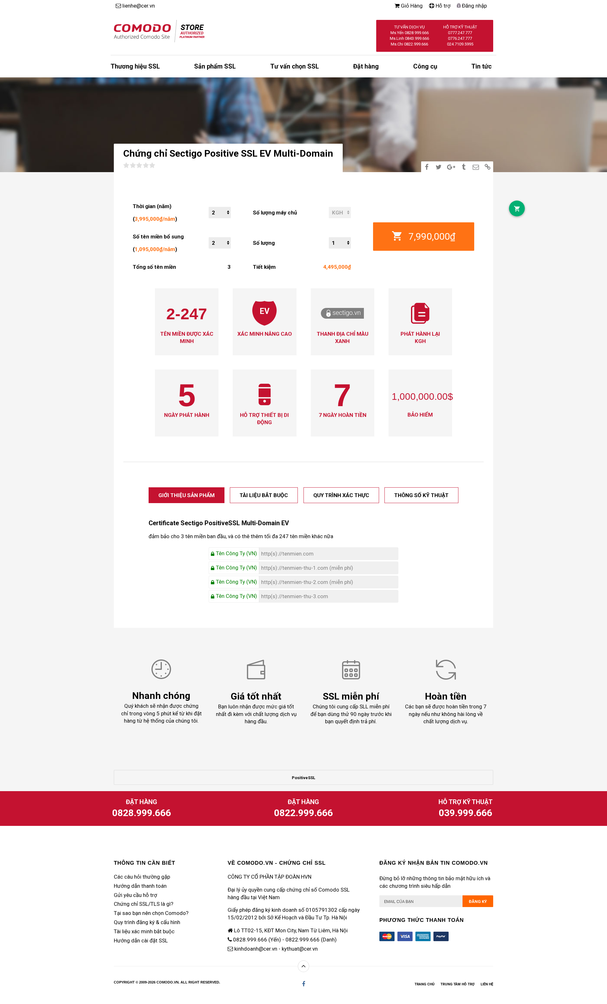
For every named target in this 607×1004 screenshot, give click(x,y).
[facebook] (303, 984)
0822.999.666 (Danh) (311, 939)
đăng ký (478, 901)
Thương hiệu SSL (135, 66)
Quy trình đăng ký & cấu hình (147, 922)
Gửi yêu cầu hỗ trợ (135, 895)
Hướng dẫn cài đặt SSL (141, 940)
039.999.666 (465, 812)
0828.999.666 (141, 812)
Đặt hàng (366, 66)
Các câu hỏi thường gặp (142, 877)
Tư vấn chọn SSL (294, 66)
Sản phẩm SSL (215, 66)
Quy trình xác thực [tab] (341, 495)
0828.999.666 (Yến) (257, 939)
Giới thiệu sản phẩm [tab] (186, 495)
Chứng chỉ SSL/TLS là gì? (143, 904)
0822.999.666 (303, 812)
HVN (306, 877)
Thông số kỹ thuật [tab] (421, 495)
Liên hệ (487, 984)
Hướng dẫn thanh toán (140, 886)
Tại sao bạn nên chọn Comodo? (151, 913)
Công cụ (425, 66)
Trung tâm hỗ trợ (457, 984)
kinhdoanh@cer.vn (255, 949)
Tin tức (481, 66)
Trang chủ (424, 984)
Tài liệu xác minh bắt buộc (144, 931)
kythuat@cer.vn (300, 949)
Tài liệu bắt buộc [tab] (264, 495)
